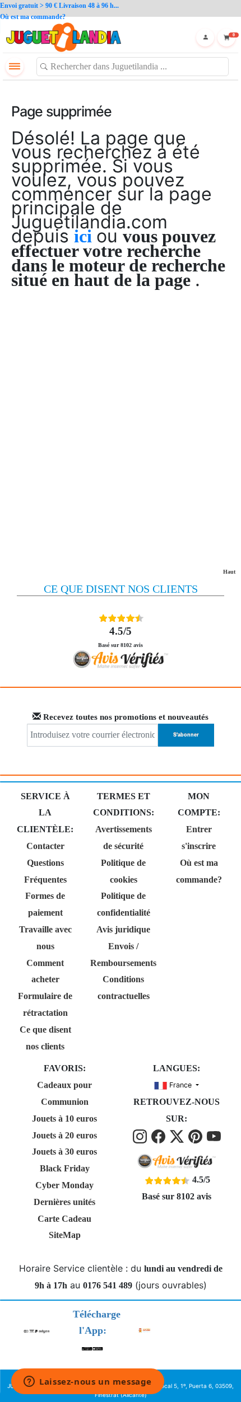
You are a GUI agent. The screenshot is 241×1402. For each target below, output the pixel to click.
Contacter (45, 846)
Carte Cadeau (64, 1218)
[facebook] (159, 1135)
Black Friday (65, 1168)
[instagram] (141, 1135)
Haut (229, 572)
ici (85, 236)
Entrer (199, 829)
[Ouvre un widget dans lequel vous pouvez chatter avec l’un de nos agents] (87, 1382)
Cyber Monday (64, 1185)
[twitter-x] (178, 1135)
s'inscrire (199, 846)
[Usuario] (205, 37)
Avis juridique (123, 929)
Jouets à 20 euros (64, 1135)
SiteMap (65, 1235)
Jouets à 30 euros (64, 1151)
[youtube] (214, 1135)
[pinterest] (196, 1135)
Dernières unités (64, 1202)
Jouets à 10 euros (64, 1118)
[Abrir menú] (15, 67)
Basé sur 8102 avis (120, 636)
